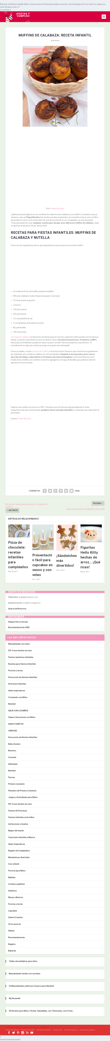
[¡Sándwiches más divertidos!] (67, 537)
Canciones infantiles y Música (21, 837)
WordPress (44, 1027)
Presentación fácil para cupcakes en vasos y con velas (42, 565)
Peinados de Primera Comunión (22, 791)
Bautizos (12, 751)
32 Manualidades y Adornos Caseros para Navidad (31, 986)
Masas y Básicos (15, 897)
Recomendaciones (16, 937)
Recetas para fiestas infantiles (22, 664)
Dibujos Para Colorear (18, 622)
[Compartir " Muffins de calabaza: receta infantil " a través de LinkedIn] (66, 491)
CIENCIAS (12, 731)
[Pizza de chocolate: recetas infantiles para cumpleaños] (19, 530)
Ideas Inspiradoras (16, 691)
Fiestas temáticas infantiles (20, 657)
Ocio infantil (13, 864)
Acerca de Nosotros (17, 609)
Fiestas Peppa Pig (71, 1030)
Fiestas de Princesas (17, 811)
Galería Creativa (15, 917)
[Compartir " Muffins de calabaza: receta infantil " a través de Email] (71, 491)
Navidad (12, 704)
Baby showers (14, 744)
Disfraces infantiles (17, 684)
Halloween (12, 764)
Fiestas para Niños (12, 1030)
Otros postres (14, 924)
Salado (11, 931)
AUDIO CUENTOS (15, 724)
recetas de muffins (40, 351)
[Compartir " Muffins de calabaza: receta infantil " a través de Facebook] (44, 491)
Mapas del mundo (16, 831)
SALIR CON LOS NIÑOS (18, 711)
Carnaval (12, 757)
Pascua (11, 777)
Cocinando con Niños (17, 697)
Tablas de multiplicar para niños (23, 961)
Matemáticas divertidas (19, 857)
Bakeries (12, 951)
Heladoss (12, 891)
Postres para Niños (16, 871)
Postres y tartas (15, 670)
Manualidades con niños (19, 644)
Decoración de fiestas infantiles (22, 677)
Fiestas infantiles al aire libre (21, 817)
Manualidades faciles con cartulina (24, 974)
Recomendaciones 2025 (19, 627)
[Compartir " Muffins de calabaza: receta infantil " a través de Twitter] (50, 491)
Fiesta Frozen (58, 1030)
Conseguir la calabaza (20, 337)
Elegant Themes (21, 1027)
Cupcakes (12, 911)
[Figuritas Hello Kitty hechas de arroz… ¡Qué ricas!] (91, 533)
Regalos (12, 944)
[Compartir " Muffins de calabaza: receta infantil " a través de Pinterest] (60, 491)
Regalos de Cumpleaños (19, 851)
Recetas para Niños (44, 1030)
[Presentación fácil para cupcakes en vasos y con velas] (43, 537)
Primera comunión (16, 784)
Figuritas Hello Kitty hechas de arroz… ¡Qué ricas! (90, 557)
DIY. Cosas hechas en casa (20, 650)
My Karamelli (14, 998)
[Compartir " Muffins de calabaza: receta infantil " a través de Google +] (55, 491)
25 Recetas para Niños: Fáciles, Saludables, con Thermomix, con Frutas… (41, 1011)
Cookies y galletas (16, 884)
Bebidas (11, 877)
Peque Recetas (57, 208)
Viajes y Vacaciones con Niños (21, 717)
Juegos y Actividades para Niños (23, 797)
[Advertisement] (55, 148)
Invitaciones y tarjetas (18, 824)
